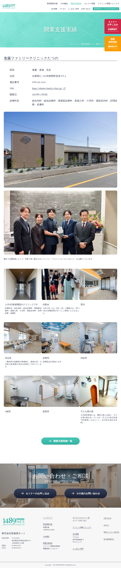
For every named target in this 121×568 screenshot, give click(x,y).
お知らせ (106, 525)
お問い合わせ (85, 9)
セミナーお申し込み (79, 521)
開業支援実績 (76, 4)
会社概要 (54, 9)
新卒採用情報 (77, 539)
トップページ (47, 518)
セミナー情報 (89, 4)
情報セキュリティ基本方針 (111, 532)
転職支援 (46, 527)
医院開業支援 (47, 524)
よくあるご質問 (73, 9)
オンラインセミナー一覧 (81, 518)
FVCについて (77, 542)
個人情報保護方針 (109, 539)
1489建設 (64, 4)
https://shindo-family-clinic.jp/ (47, 88)
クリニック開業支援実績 (51, 546)
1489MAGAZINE (48, 530)
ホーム (73, 44)
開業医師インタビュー (50, 549)
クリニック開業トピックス (108, 4)
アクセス (63, 9)
